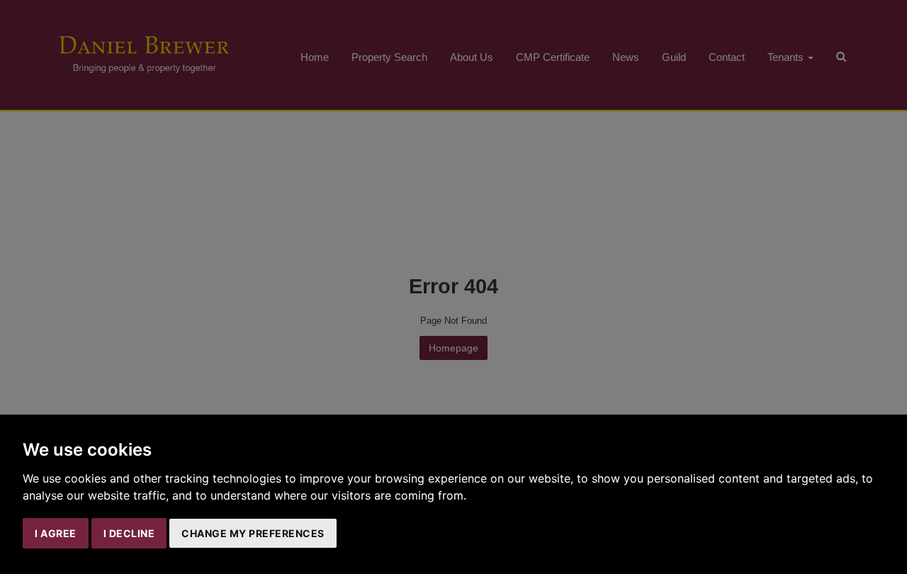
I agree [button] (56, 533)
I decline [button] (129, 533)
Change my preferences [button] (253, 533)
